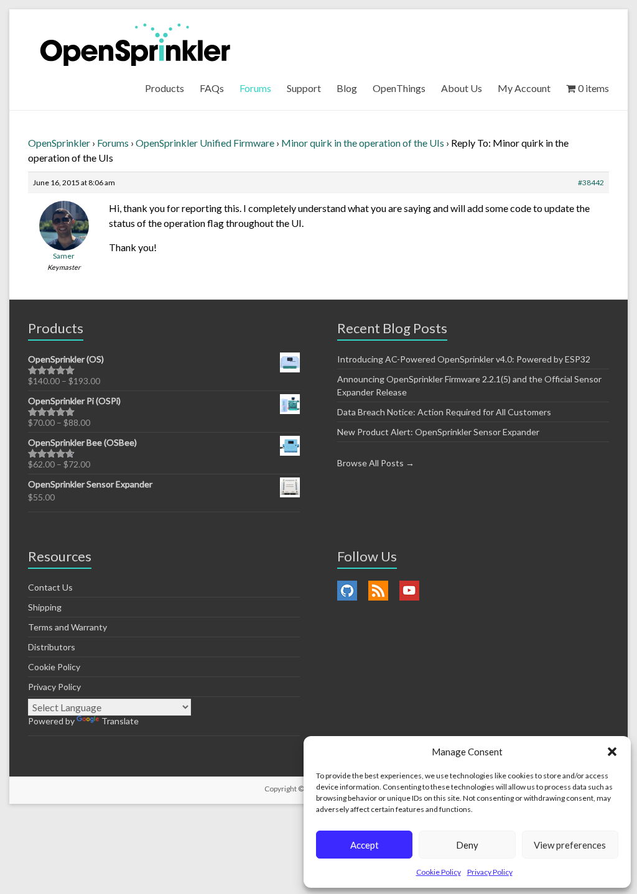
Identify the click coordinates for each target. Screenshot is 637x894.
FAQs (212, 88)
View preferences (570, 844)
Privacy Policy (490, 872)
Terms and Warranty (67, 627)
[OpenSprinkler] (135, 43)
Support (304, 88)
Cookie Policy (438, 872)
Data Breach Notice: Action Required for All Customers (444, 412)
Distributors (51, 647)
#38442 (591, 182)
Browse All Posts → (375, 463)
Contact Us (50, 587)
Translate (120, 721)
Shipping (45, 607)
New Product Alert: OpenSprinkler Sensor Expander (438, 431)
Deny (467, 844)
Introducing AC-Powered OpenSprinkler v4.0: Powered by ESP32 (463, 359)
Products (164, 88)
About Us (461, 88)
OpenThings (399, 88)
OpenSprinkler (59, 143)
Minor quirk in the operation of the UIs (362, 143)
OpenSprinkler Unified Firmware (205, 143)
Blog (347, 88)
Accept (364, 844)
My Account (524, 88)
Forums (255, 88)
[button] (612, 751)
